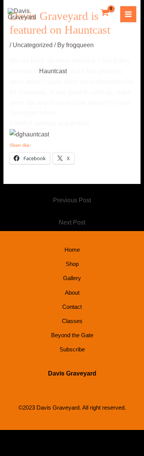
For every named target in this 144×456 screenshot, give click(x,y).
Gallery (72, 278)
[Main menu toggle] (128, 14)
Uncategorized (33, 45)
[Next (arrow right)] (34, 450)
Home (72, 249)
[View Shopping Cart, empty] (105, 13)
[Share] (57, 437)
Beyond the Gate (72, 335)
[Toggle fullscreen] (34, 437)
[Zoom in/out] (11, 437)
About (72, 292)
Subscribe (72, 349)
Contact (72, 306)
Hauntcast (53, 71)
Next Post (72, 222)
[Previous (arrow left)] (11, 450)
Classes (72, 321)
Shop (72, 264)
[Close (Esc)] (80, 437)
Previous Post (72, 200)
